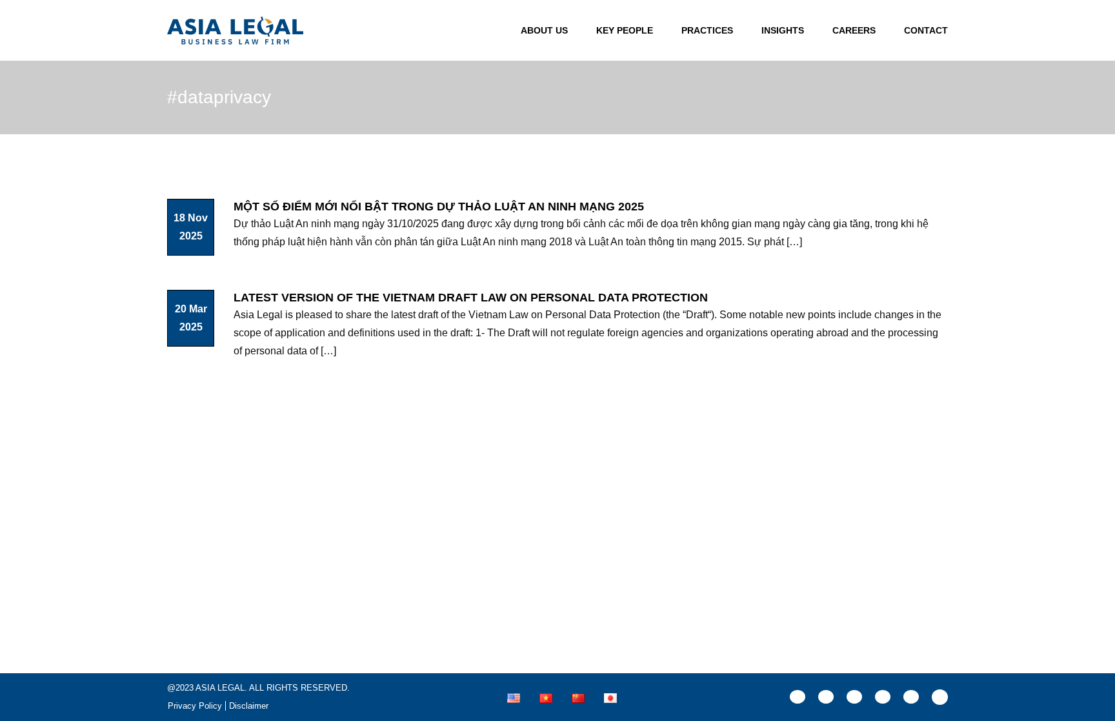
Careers (854, 30)
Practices (707, 30)
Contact (926, 30)
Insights (782, 30)
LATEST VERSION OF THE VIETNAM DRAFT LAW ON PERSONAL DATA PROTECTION (471, 297)
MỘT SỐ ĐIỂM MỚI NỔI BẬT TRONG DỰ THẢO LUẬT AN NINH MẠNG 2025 (439, 206)
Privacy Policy (195, 706)
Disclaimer (248, 706)
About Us (544, 30)
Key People (624, 30)
